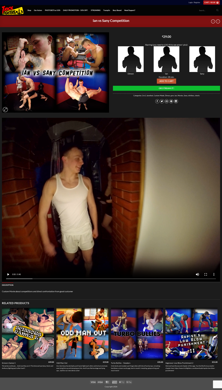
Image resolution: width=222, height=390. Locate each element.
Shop (29, 10)
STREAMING (95, 10)
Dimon (167, 96)
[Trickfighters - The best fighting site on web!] (13, 10)
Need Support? (129, 10)
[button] (194, 2)
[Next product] (213, 21)
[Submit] (217, 10)
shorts (197, 96)
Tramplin (106, 10)
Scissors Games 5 (9, 363)
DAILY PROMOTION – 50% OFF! (75, 10)
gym (172, 96)
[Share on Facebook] (157, 101)
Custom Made (159, 96)
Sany (185, 96)
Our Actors (38, 10)
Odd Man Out (61, 363)
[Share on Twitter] (162, 101)
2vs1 (144, 96)
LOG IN (167, 44)
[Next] (217, 342)
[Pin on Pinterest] (171, 101)
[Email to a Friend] (166, 101)
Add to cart (166, 81)
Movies (180, 96)
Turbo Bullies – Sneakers (120, 363)
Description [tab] (7, 285)
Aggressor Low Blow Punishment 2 (179, 363)
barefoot (150, 96)
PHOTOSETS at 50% (52, 10)
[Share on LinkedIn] (176, 101)
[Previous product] (218, 21)
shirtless (191, 96)
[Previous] (2, 342)
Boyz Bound (117, 10)
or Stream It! (166, 88)
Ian (176, 96)
